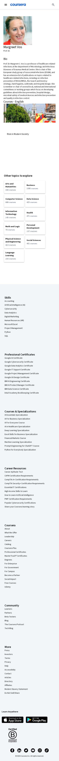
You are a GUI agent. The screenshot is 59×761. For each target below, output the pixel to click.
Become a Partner (12, 575)
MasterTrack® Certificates (16, 556)
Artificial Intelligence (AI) (15, 305)
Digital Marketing (12, 316)
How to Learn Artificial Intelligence (19, 495)
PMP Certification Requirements (18, 499)
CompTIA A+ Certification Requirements (22, 479)
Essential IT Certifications (15, 487)
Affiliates (8, 685)
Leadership (9, 536)
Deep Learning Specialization (17, 430)
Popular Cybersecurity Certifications (20, 502)
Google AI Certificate (13, 358)
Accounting (9, 301)
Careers (8, 540)
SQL (6, 336)
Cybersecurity (11, 308)
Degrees (8, 559)
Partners (8, 612)
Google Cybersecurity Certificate (19, 361)
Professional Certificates (15, 552)
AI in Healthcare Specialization (17, 426)
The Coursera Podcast (14, 624)
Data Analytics (11, 312)
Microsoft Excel (11, 324)
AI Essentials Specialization (16, 415)
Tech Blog (9, 628)
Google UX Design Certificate (17, 377)
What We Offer (11, 532)
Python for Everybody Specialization (20, 449)
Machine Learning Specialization (18, 442)
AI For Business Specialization (17, 418)
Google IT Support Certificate (17, 369)
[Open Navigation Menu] (5, 4)
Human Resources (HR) (14, 320)
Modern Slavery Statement (16, 689)
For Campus (10, 571)
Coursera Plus (10, 548)
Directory (9, 681)
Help (6, 665)
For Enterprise (11, 563)
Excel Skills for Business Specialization (21, 434)
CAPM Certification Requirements (19, 475)
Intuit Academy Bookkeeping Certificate (22, 392)
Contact (8, 673)
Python (8, 332)
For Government (12, 567)
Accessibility (10, 669)
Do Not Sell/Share (12, 693)
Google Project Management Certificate (22, 373)
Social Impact (10, 579)
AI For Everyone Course (15, 422)
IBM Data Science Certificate (17, 389)
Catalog (8, 544)
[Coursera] (18, 4)
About (7, 528)
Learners (8, 609)
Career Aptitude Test (14, 471)
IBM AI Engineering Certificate (17, 381)
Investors (9, 654)
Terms (7, 658)
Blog (6, 620)
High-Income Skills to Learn (16, 491)
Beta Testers (10, 616)
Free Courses (10, 583)
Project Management (13, 328)
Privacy (8, 662)
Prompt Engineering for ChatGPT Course (22, 446)
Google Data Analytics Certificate (19, 365)
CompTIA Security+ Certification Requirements (25, 483)
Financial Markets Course (15, 438)
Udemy (8, 586)
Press (7, 650)
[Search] (53, 4)
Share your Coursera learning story (20, 506)
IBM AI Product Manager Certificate (19, 385)
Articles (8, 677)
